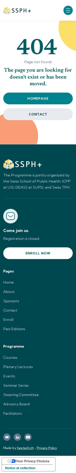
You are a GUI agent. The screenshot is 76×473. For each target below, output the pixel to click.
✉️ (7, 437)
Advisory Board (16, 404)
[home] (17, 10)
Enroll (8, 319)
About (9, 291)
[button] (68, 10)
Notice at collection (20, 468)
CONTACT (38, 114)
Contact (10, 310)
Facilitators (12, 413)
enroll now (38, 253)
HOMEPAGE (37, 98)
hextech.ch (25, 448)
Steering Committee (21, 394)
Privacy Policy (47, 448)
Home (8, 282)
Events (9, 376)
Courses (10, 357)
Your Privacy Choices (32, 461)
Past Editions (14, 329)
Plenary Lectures (18, 366)
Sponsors (11, 301)
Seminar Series (16, 385)
